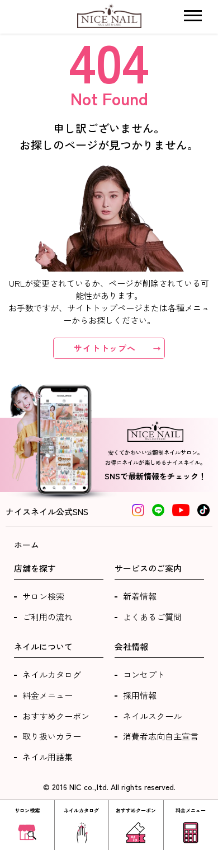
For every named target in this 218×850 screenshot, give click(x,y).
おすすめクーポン (55, 716)
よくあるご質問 (152, 617)
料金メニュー (47, 695)
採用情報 (140, 695)
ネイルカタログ (51, 674)
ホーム (26, 544)
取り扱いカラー (51, 736)
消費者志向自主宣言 (160, 736)
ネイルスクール (152, 716)
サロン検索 (43, 596)
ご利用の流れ (47, 617)
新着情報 (140, 596)
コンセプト (144, 674)
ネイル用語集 (47, 757)
